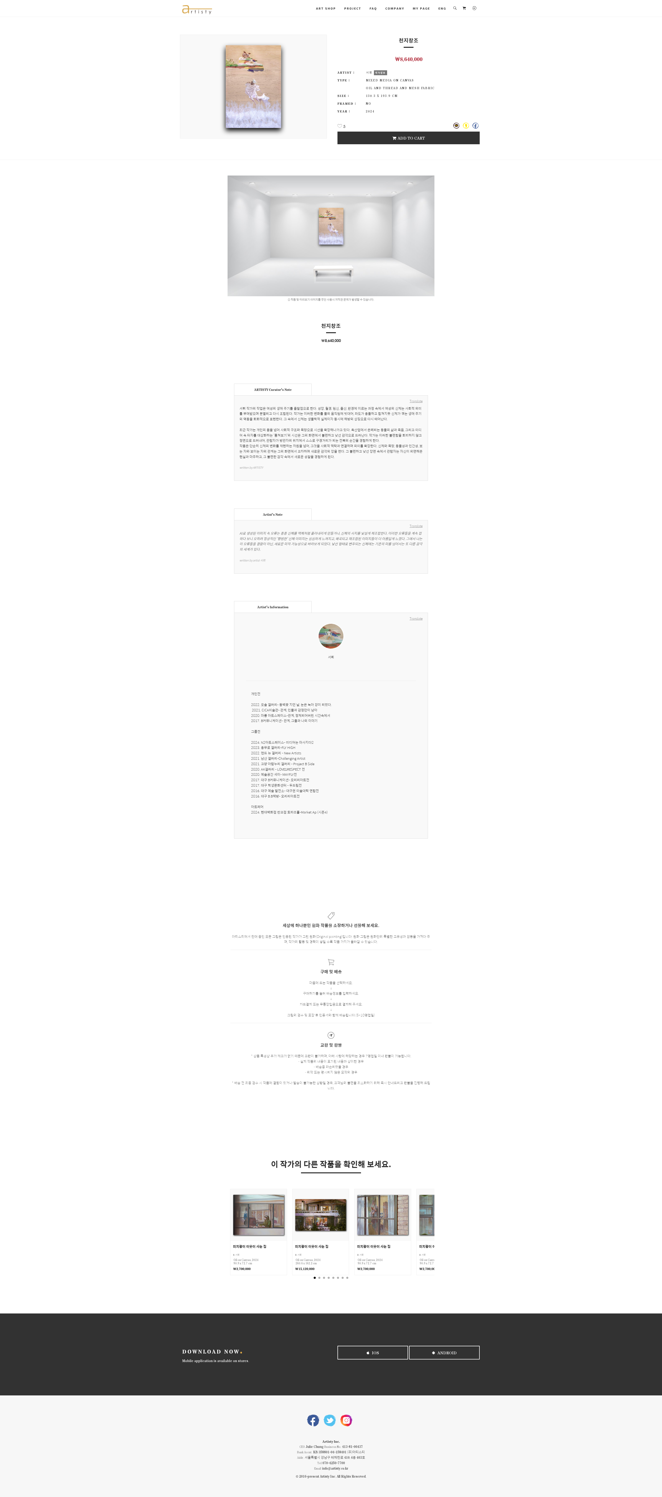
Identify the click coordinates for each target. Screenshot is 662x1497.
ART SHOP (326, 8)
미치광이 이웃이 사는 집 (249, 1246)
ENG (442, 8)
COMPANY (394, 8)
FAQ (373, 8)
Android (447, 1352)
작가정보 (380, 72)
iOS (375, 1352)
